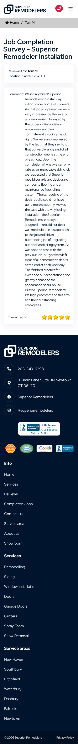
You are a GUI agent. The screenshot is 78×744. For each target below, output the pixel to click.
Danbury (11, 698)
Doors (9, 596)
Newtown (12, 718)
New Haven (13, 659)
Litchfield (12, 679)
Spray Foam (14, 625)
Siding (9, 576)
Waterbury (12, 688)
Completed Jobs (18, 503)
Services (11, 484)
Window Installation (20, 586)
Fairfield (10, 708)
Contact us (13, 513)
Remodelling (14, 566)
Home (14, 22)
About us (11, 533)
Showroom (13, 543)
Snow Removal (16, 635)
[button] (70, 8)
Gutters (10, 616)
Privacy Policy (65, 737)
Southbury (13, 669)
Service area (14, 523)
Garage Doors (15, 606)
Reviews (11, 494)
